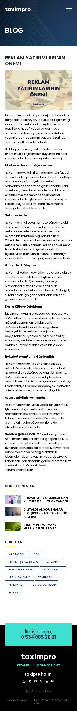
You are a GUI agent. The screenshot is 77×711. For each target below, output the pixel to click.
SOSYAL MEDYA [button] (53, 569)
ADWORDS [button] (53, 562)
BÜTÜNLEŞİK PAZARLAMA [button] (24, 562)
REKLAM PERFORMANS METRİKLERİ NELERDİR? (39, 526)
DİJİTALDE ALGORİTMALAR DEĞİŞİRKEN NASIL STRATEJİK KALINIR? (45, 513)
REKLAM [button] (13, 592)
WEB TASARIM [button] (17, 554)
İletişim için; (38, 634)
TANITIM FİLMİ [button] (46, 577)
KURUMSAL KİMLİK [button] (19, 577)
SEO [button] (36, 554)
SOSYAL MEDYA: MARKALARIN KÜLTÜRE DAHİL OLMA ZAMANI (45, 499)
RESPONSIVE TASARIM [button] (22, 569)
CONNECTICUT (48, 665)
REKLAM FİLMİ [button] (16, 585)
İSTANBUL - (27, 665)
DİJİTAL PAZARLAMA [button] (45, 585)
